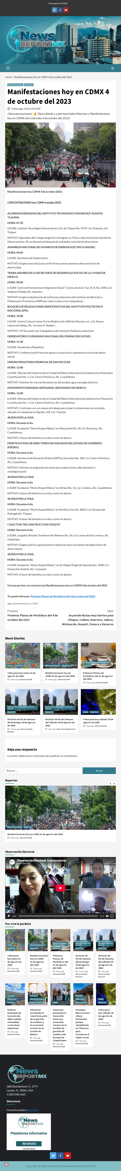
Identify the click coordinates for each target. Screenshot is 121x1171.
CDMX (55, 1002)
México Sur (12, 999)
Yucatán (11, 1002)
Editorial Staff (32, 108)
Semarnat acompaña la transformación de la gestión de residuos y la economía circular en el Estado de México (38, 1022)
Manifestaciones (15, 85)
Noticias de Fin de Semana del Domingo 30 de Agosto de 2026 (21, 722)
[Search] (112, 68)
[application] (60, 888)
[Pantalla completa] (112, 916)
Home (8, 77)
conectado (38, 755)
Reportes (29, 85)
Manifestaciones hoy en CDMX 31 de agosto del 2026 (60, 674)
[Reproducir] (9, 916)
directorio (33, 1110)
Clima (10, 666)
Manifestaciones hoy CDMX (25, 603)
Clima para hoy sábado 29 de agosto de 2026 (98, 721)
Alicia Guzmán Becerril (66, 729)
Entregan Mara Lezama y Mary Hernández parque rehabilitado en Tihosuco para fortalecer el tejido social (83, 1023)
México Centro (36, 1002)
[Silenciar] (107, 916)
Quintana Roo (81, 1002)
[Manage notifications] (6, 1164)
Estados (11, 996)
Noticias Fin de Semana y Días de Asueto (21, 708)
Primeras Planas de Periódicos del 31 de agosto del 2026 (98, 676)
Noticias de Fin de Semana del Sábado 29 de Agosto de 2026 (60, 722)
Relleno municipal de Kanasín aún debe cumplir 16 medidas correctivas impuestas (14, 1019)
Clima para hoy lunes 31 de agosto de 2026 (21, 674)
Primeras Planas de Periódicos (95, 662)
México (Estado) (37, 999)
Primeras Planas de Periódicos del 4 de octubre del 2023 (32, 615)
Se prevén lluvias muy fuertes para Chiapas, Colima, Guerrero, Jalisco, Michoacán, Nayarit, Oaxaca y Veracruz (88, 617)
